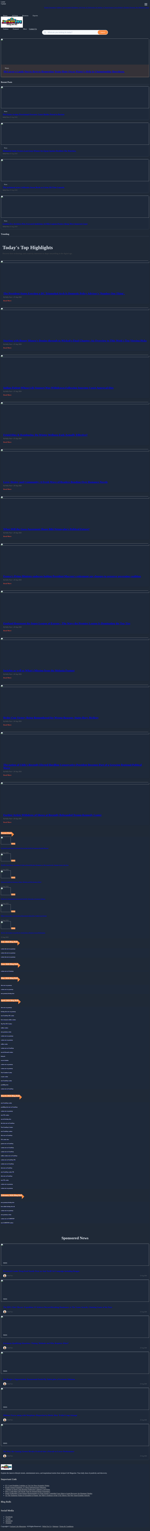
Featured (16, 29)
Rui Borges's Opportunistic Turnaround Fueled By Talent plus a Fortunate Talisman (23, 899)
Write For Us (46, 1526)
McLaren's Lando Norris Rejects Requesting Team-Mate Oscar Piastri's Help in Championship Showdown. (64, 71)
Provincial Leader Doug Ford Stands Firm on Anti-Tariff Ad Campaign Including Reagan (24, 848)
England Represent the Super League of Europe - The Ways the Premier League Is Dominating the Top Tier (66, 623)
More (25, 29)
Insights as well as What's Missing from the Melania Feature (39, 670)
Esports (35, 15)
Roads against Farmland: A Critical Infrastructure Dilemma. (25, 1487)
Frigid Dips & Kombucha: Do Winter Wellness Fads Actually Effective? (45, 434)
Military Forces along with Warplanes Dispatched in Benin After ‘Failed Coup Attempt (24, 916)
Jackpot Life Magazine (18, 1526)
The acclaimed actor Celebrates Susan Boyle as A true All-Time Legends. (34, 187)
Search (102, 32)
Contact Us (33, 29)
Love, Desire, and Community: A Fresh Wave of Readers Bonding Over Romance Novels (55, 481)
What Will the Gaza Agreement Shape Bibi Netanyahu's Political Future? (46, 529)
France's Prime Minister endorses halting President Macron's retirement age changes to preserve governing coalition (72, 576)
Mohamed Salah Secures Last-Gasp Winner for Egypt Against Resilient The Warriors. (39, 151)
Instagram (9, 1521)
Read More (7, 301)
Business (25, 15)
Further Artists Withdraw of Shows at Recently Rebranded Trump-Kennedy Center (52, 814)
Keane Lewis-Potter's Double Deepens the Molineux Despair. (114, 7)
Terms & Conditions (66, 1526)
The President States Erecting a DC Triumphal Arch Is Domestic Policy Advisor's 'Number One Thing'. (64, 293)
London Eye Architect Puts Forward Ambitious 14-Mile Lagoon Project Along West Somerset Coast (45, 224)
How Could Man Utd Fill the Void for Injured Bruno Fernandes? (27, 1491)
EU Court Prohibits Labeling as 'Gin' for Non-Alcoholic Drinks (27, 1486)
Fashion (5, 29)
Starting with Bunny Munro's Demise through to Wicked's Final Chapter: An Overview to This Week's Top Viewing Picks (75, 340)
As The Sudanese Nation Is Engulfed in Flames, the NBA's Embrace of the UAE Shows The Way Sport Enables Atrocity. (47, 1495)
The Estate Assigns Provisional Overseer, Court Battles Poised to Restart (33, 114)
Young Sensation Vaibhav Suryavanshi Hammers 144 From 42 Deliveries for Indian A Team (61, 7)
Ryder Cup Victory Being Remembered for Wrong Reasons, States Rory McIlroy (51, 717)
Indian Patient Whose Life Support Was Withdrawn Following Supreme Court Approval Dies (58, 387)
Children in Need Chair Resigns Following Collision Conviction (27, 1489)
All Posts (15, 15)
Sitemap (55, 1526)
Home (5, 15)
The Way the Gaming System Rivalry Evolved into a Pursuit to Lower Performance (23, 932)
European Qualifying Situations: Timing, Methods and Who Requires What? (21, 882)
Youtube (8, 1523)
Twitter (8, 1519)
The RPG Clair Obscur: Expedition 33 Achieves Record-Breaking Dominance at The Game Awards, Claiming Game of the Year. (35, 865)
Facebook (9, 1517)
